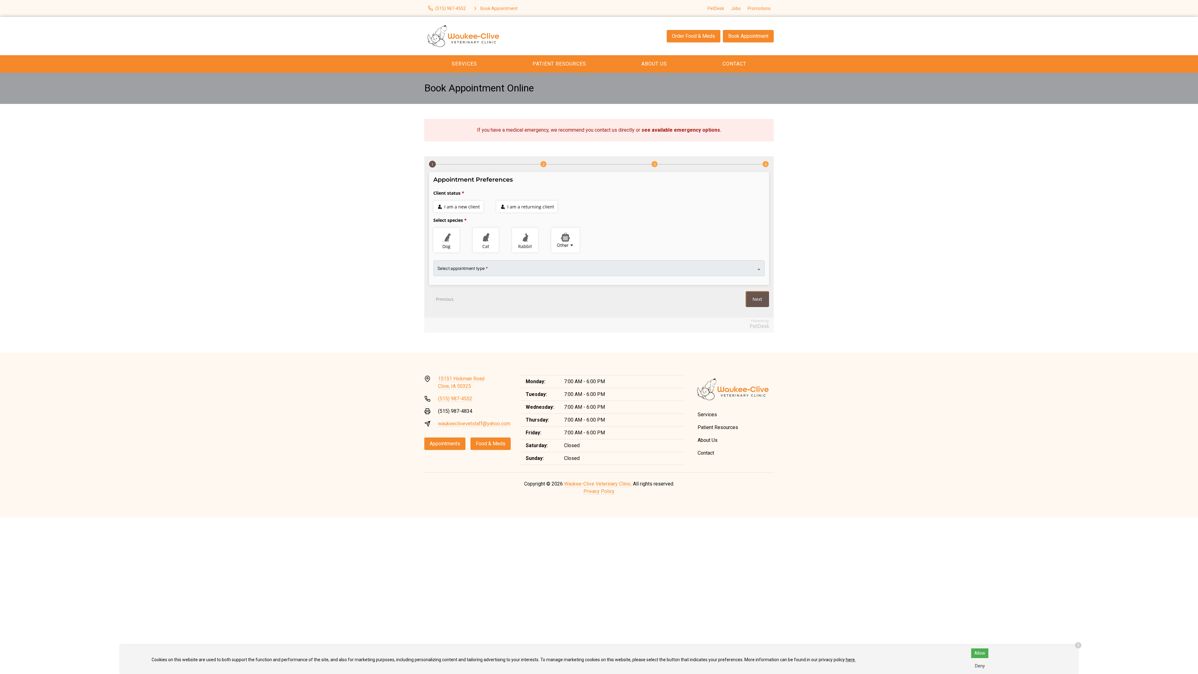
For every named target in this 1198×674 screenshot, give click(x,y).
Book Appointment (748, 36)
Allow (979, 653)
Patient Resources (559, 64)
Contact (734, 64)
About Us (654, 64)
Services (464, 64)
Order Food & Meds (693, 36)
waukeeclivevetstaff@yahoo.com (474, 424)
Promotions (759, 8)
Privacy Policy (599, 491)
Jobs (736, 8)
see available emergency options (680, 130)
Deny (980, 665)
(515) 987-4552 (455, 399)
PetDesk (716, 8)
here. (851, 659)
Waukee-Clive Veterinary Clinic (597, 484)
